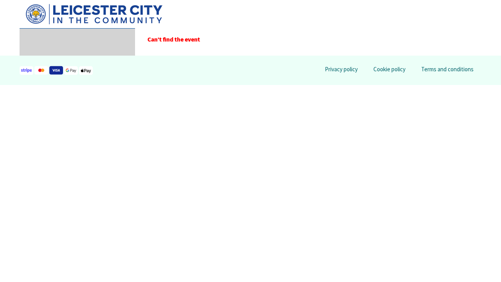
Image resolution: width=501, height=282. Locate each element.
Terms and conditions (447, 69)
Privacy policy (341, 69)
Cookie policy (389, 69)
